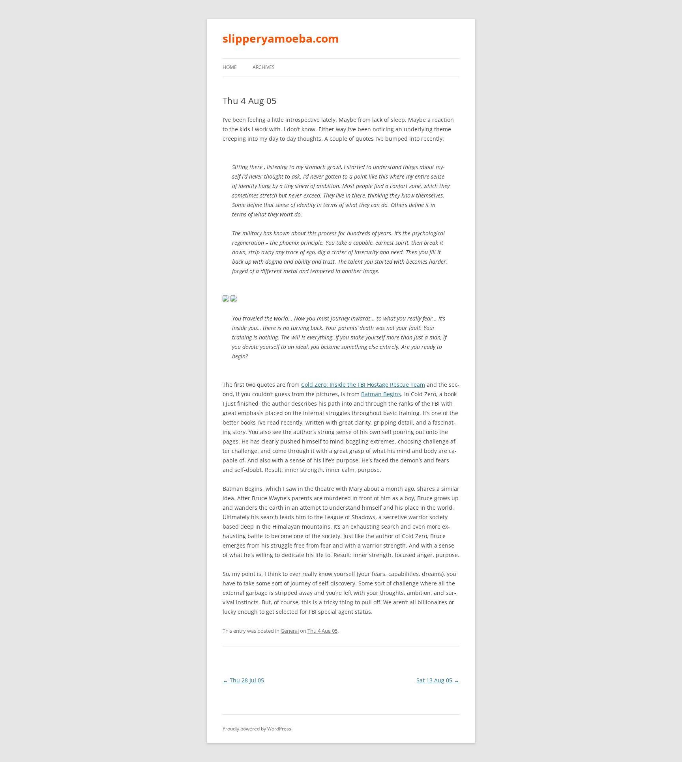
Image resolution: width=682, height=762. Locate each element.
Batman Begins (381, 394)
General (290, 630)
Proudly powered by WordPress (257, 728)
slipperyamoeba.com (281, 38)
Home (230, 67)
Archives (264, 67)
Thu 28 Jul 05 (243, 680)
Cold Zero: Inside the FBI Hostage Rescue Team (363, 384)
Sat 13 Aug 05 (437, 680)
